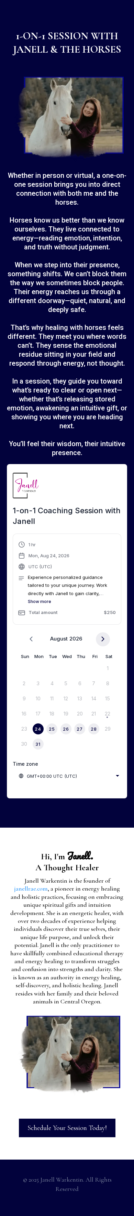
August (59, 638)
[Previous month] (31, 639)
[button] (67, 580)
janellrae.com (31, 888)
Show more (39, 601)
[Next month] (103, 639)
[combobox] (69, 776)
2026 (75, 638)
